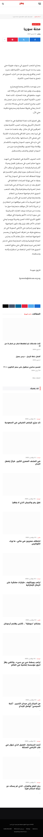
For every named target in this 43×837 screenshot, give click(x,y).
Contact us (34, 829)
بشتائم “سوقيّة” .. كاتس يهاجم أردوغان (22, 623)
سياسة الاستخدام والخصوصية (20, 831)
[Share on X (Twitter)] (23, 40)
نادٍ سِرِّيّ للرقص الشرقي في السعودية (22, 422)
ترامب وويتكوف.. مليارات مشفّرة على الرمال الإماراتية (23, 584)
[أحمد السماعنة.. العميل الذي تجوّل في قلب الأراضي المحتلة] (21, 726)
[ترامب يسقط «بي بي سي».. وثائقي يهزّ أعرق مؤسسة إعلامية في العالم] (21, 644)
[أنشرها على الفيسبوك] (35, 40)
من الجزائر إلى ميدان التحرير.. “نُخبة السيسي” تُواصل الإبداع (24, 705)
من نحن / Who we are (19, 829)
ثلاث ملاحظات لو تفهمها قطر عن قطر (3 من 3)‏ (22, 345)
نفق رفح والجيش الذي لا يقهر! (26, 502)
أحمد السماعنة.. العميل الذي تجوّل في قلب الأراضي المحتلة (23, 746)
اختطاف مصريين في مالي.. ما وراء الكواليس (24, 542)
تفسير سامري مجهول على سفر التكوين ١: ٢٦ (21, 367)
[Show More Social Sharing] (5, 40)
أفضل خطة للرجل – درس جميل (28, 356)
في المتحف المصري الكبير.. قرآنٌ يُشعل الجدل (22, 462)
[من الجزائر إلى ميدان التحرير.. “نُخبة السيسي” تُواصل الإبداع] (21, 685)
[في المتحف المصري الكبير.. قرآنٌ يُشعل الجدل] (21, 443)
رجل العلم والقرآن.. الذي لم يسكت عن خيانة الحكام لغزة (23, 787)
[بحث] (3, 3)
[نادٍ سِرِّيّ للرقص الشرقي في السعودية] (21, 404)
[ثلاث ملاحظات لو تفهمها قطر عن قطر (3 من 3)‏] (21, 329)
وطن (38, 34)
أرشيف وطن (30, 16)
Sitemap (28, 829)
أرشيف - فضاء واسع (23, 16)
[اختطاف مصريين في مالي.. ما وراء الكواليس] (21, 523)
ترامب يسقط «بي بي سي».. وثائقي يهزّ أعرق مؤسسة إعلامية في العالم (22, 664)
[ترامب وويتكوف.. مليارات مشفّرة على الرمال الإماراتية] (21, 564)
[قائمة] (39, 3)
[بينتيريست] (12, 40)
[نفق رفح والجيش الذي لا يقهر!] (21, 484)
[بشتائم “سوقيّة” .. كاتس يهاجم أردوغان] (21, 605)
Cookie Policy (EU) (7, 829)
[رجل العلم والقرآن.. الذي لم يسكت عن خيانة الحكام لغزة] (21, 768)
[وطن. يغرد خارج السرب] (21, 3)
